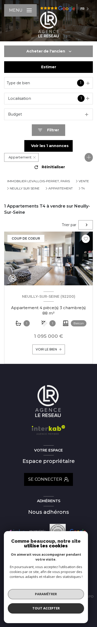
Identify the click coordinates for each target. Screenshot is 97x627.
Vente (84, 181)
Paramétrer (46, 594)
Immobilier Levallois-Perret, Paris (38, 181)
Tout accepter (46, 608)
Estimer (48, 67)
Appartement (60, 188)
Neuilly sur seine (25, 188)
